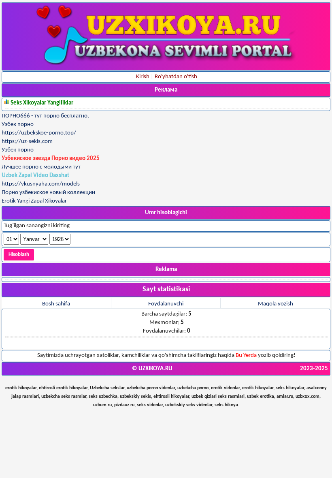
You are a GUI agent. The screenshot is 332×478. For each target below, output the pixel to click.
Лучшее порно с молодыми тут (41, 167)
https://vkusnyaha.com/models (41, 184)
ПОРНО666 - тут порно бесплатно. (45, 116)
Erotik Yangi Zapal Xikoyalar (34, 201)
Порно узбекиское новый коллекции (48, 193)
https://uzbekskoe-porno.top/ (39, 133)
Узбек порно (18, 125)
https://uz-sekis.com (27, 142)
